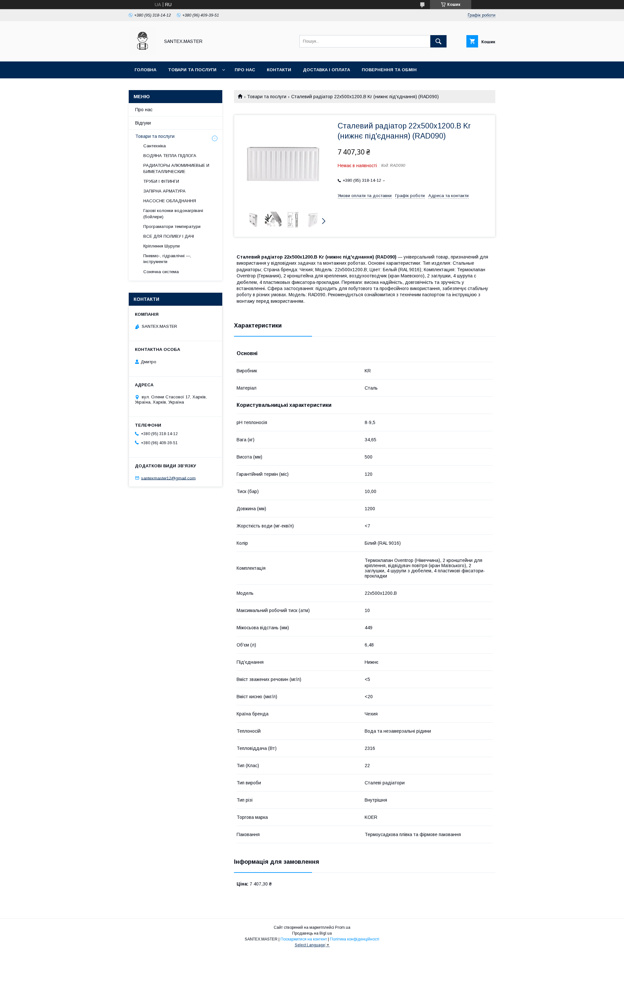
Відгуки (143, 123)
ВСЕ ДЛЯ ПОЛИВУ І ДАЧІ (168, 236)
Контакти (279, 69)
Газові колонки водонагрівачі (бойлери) (173, 213)
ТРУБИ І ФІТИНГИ (161, 181)
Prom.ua (342, 927)
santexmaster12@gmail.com (168, 477)
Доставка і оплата (326, 69)
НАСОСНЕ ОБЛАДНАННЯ (169, 200)
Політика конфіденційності (354, 939)
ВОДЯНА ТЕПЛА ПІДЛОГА (169, 155)
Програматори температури (172, 226)
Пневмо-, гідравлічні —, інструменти (167, 258)
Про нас (245, 69)
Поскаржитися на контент (303, 939)
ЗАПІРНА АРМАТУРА (164, 191)
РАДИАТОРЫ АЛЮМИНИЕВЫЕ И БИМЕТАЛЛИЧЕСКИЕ (176, 168)
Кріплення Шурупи (161, 246)
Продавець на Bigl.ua (312, 933)
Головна (145, 69)
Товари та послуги (192, 69)
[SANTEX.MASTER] (142, 53)
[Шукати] (438, 41)
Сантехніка (154, 145)
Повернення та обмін (389, 69)
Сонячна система (161, 271)
